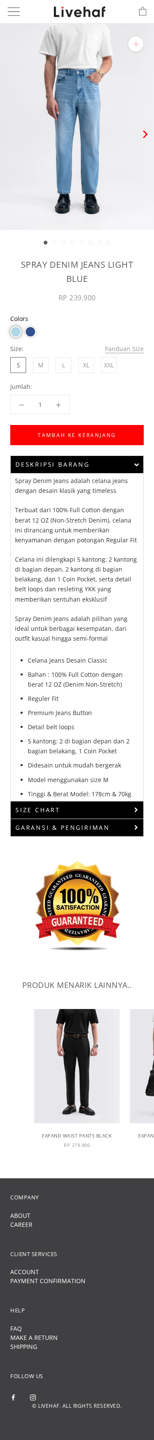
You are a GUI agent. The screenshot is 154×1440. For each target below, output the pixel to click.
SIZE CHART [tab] (37, 810)
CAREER (21, 1224)
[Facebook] (13, 1397)
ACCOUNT (24, 1272)
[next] (144, 134)
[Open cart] (142, 11)
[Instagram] (33, 1397)
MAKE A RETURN (34, 1337)
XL (86, 365)
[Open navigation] (14, 11)
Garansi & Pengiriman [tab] (62, 827)
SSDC (91, 1420)
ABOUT (20, 1215)
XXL (109, 365)
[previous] (9, 134)
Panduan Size (124, 349)
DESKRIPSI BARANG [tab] (52, 464)
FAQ (16, 1328)
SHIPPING (23, 1346)
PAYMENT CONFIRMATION (48, 1281)
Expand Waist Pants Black (77, 1135)
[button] (15, 331)
